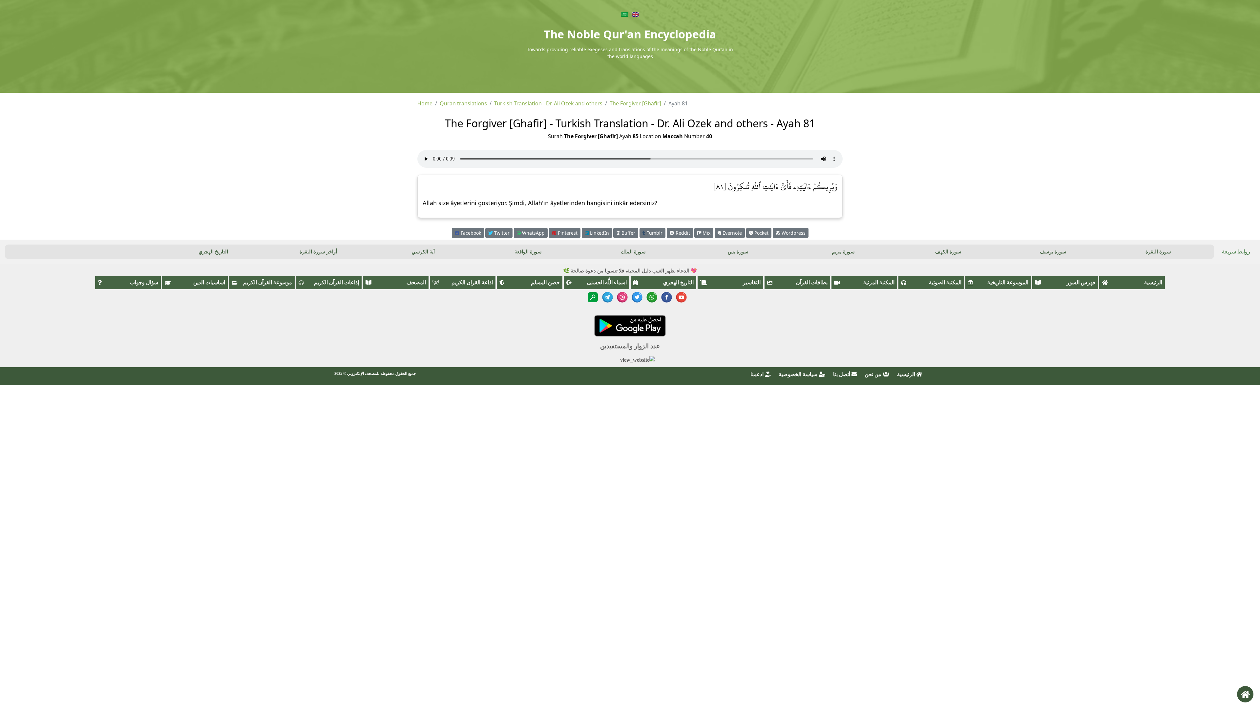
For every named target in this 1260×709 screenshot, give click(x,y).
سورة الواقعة (528, 251)
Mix (705, 233)
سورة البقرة (1158, 251)
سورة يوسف (1053, 251)
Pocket (760, 233)
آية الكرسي (423, 251)
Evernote (731, 233)
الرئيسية (1153, 282)
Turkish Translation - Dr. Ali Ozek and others (548, 103)
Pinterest (567, 233)
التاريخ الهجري (213, 251)
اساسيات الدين (209, 282)
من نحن (874, 374)
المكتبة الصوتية (945, 282)
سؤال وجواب (144, 282)
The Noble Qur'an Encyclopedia (630, 34)
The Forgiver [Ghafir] (635, 103)
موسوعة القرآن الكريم (267, 282)
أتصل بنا (842, 374)
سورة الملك (633, 251)
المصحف (416, 282)
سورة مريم (843, 251)
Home (424, 103)
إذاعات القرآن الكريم (336, 282)
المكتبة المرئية (878, 282)
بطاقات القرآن (812, 282)
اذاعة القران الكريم (472, 282)
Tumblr (653, 233)
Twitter (501, 233)
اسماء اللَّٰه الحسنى (607, 282)
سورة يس (738, 251)
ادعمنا (757, 374)
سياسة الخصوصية (799, 374)
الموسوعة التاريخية (1007, 282)
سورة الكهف (948, 251)
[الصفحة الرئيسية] (1245, 694)
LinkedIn (599, 233)
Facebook (470, 233)
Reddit (682, 233)
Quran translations (463, 103)
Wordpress (793, 233)
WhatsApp (533, 233)
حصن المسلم (545, 282)
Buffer (627, 233)
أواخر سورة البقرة (318, 251)
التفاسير (752, 282)
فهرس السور (1081, 282)
